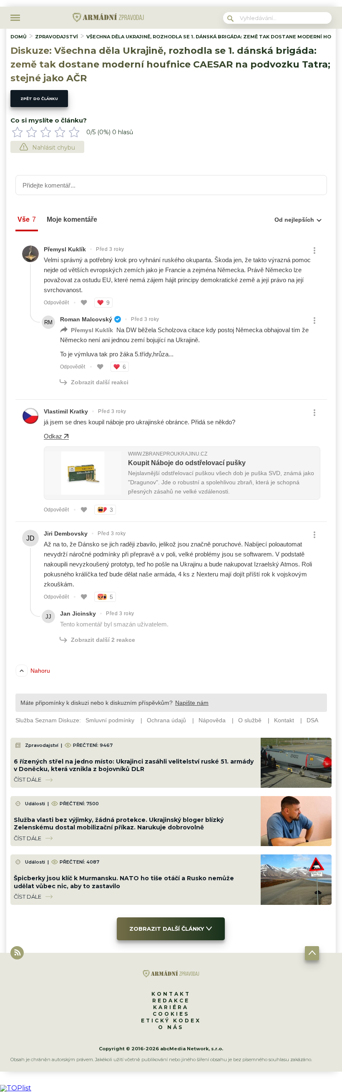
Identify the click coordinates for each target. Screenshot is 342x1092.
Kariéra (171, 1007)
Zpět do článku (39, 98)
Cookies (171, 1014)
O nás (171, 1027)
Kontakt (171, 994)
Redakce (171, 1000)
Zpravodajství (56, 37)
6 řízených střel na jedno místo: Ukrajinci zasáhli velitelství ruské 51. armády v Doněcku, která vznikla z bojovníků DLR (134, 765)
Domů (18, 37)
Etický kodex (171, 1020)
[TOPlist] (15, 1088)
